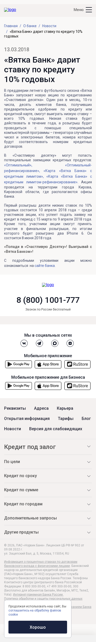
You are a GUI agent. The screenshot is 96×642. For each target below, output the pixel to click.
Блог (86, 419)
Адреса (41, 408)
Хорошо (38, 627)
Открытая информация (27, 419)
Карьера (65, 408)
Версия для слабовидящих (55, 429)
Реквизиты (15, 408)
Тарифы (65, 419)
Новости (12, 429)
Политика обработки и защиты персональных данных (43, 598)
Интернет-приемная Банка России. (38, 594)
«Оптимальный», (18, 165)
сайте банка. (45, 266)
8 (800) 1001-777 (48, 300)
